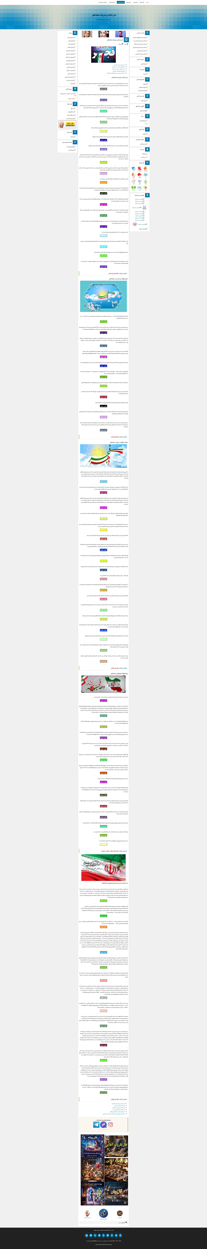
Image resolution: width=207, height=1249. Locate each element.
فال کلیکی (145, 134)
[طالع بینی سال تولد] (139, 212)
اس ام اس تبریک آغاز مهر (119, 1105)
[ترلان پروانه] (103, 34)
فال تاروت (135, 2)
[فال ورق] (92, 1194)
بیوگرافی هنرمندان (71, 147)
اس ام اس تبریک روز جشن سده (140, 40)
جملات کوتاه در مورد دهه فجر (118, 69)
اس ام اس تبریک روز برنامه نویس (140, 47)
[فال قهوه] (116, 1170)
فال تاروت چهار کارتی (70, 57)
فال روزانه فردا (71, 150)
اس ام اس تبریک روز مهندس (119, 1109)
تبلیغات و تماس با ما (102, 2)
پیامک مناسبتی (121, 2)
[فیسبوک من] (112, 1235)
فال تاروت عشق (71, 74)
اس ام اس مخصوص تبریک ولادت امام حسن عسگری (114, 1114)
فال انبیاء (145, 74)
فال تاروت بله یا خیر (70, 80)
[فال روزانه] (92, 1146)
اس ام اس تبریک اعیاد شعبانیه (118, 1103)
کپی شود (103, 89)
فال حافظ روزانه (71, 112)
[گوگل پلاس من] (95, 1235)
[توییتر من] (99, 1235)
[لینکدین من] (86, 1235)
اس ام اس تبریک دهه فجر (104, 14)
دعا (146, 124)
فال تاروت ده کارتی (70, 70)
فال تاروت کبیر (71, 40)
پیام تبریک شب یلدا (70, 118)
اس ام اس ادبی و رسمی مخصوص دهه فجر (116, 73)
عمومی (120, 1222)
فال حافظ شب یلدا (71, 115)
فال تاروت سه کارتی (70, 54)
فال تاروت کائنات (71, 47)
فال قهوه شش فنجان (142, 90)
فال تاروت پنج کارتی (70, 60)
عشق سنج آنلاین (143, 144)
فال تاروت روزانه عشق (70, 77)
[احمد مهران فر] (120, 34)
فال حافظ (142, 2)
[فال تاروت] (116, 1146)
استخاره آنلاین (112, 2)
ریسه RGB (144, 154)
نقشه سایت (97, 1244)
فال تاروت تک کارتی (70, 50)
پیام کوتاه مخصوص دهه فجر (119, 71)
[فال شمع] (92, 1170)
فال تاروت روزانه (71, 37)
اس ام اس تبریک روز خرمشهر (118, 1107)
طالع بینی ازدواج (143, 110)
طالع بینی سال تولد (143, 229)
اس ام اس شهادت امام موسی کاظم (117, 1112)
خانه (147, 2)
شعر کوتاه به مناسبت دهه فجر (118, 67)
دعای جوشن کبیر (143, 120)
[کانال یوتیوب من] (91, 1235)
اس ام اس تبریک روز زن (142, 50)
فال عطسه (72, 136)
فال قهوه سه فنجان (143, 87)
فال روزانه (128, 2)
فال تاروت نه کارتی (71, 67)
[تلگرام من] (116, 1235)
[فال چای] (116, 1194)
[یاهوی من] (120, 1235)
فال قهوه (145, 84)
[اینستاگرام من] (107, 1235)
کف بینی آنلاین (144, 100)
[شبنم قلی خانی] (87, 34)
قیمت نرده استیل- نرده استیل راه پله (68, 94)
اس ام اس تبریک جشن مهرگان (140, 44)
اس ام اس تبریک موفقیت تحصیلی (140, 37)
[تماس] (103, 1235)
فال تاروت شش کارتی (70, 64)
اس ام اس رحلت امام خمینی (141, 54)
